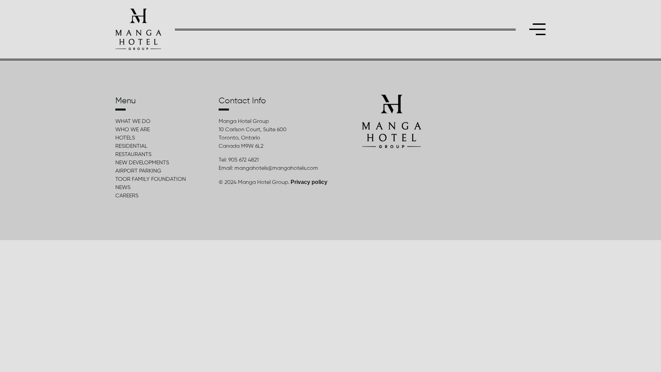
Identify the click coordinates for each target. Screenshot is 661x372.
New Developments (142, 163)
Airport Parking (138, 171)
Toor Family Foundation (150, 179)
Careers (126, 196)
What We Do (132, 121)
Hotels (125, 138)
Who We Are (132, 130)
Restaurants (133, 154)
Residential (131, 146)
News (122, 187)
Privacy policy (309, 182)
